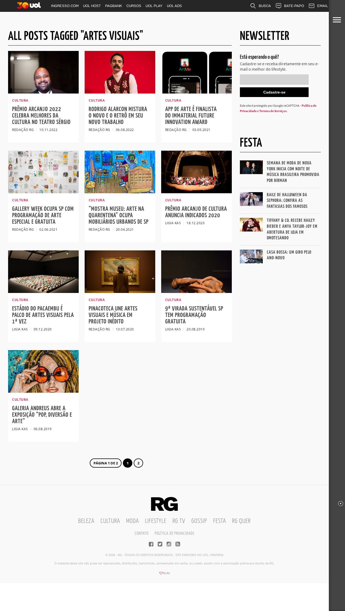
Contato (142, 533)
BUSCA (265, 6)
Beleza (86, 521)
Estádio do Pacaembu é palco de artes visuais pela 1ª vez (43, 315)
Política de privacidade (174, 533)
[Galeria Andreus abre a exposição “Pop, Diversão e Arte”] (43, 391)
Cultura (110, 521)
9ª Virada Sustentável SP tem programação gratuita (194, 315)
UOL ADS (174, 6)
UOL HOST (92, 6)
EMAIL (322, 6)
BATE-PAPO (294, 6)
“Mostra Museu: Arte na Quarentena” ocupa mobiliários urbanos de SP (119, 215)
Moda (132, 521)
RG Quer (241, 521)
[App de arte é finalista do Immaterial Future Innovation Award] (196, 92)
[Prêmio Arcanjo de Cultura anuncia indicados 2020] (196, 191)
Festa (219, 521)
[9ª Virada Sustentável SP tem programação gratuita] (196, 291)
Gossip (199, 521)
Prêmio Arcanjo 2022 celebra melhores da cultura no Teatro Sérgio (41, 115)
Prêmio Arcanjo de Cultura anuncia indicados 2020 (196, 212)
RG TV (178, 521)
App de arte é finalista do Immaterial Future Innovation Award (191, 115)
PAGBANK (113, 6)
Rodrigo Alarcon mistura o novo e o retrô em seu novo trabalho (118, 115)
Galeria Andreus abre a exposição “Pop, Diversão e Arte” (42, 414)
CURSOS (133, 6)
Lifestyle (155, 521)
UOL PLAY (154, 6)
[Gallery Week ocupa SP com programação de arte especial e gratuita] (43, 191)
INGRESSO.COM (65, 6)
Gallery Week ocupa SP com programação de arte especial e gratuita (43, 215)
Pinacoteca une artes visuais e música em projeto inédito (113, 315)
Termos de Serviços (273, 111)
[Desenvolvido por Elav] (164, 574)
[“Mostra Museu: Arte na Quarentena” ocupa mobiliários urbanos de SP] (120, 191)
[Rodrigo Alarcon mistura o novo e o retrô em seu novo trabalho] (120, 92)
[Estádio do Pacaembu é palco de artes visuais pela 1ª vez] (43, 291)
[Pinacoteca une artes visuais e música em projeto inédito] (120, 291)
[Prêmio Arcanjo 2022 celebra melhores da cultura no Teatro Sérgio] (43, 92)
